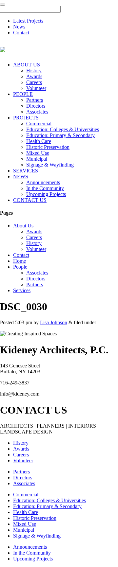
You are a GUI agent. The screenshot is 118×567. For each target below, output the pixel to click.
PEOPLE (23, 94)
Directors (35, 106)
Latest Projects (28, 21)
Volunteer (36, 88)
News (19, 26)
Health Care (38, 141)
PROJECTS (26, 117)
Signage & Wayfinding (50, 165)
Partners (34, 100)
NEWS (20, 176)
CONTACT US (30, 200)
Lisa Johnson (53, 322)
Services (21, 290)
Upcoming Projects (46, 194)
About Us (23, 225)
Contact (21, 32)
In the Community (45, 188)
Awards (34, 76)
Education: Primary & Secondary (60, 135)
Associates (37, 112)
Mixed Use (37, 153)
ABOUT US (26, 64)
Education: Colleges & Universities (62, 129)
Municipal (36, 159)
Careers (34, 82)
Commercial (38, 123)
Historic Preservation (47, 147)
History (34, 70)
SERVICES (25, 170)
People (20, 267)
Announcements (43, 182)
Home (19, 261)
